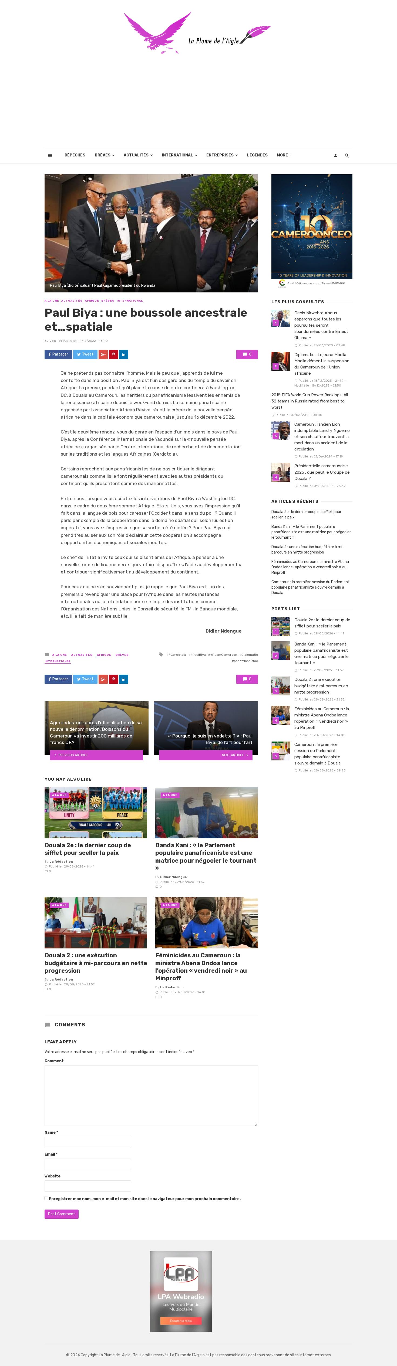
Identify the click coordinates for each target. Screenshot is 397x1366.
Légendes (257, 155)
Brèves (102, 155)
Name (51, 1132)
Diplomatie (249, 655)
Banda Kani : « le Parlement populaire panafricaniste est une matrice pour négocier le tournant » (206, 857)
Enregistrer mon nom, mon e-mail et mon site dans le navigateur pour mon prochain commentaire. (145, 1199)
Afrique (92, 300)
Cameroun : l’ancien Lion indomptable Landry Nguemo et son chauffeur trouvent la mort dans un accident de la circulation (322, 437)
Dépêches (75, 155)
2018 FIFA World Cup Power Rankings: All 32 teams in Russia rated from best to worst (309, 401)
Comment (54, 1061)
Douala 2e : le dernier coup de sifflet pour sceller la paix (88, 849)
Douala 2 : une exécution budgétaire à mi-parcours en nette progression (96, 963)
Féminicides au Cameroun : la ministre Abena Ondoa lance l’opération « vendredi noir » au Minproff (201, 967)
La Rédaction (61, 861)
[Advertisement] (198, 107)
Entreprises (220, 155)
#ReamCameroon (223, 655)
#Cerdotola (177, 655)
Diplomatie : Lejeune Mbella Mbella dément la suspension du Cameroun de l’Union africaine (321, 364)
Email (51, 1154)
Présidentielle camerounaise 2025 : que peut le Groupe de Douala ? (322, 472)
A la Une (52, 300)
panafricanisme (246, 661)
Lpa (52, 341)
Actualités (136, 155)
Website (52, 1176)
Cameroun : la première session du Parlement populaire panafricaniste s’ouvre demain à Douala (310, 587)
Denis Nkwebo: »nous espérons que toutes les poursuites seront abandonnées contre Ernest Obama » (321, 325)
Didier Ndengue (173, 877)
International (177, 155)
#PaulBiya (198, 655)
